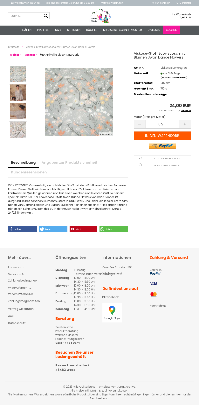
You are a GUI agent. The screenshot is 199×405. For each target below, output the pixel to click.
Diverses (154, 30)
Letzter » (31, 55)
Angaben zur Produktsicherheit (69, 162)
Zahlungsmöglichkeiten (24, 301)
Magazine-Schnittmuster (122, 30)
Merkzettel (184, 2)
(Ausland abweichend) (174, 77)
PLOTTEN (43, 30)
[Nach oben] (188, 399)
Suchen (171, 30)
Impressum (16, 267)
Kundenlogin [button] (162, 2)
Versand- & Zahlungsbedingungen (23, 277)
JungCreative (126, 387)
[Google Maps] (123, 312)
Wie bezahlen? (112, 273)
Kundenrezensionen (29, 172)
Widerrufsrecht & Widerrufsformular (20, 291)
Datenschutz (17, 323)
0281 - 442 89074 (67, 343)
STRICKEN (73, 30)
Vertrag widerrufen (112, 2)
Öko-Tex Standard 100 (117, 267)
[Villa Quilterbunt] (99, 16)
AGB (11, 316)
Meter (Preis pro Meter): (150, 117)
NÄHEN (26, 30)
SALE (58, 30)
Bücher (91, 30)
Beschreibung (23, 162)
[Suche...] (46, 16)
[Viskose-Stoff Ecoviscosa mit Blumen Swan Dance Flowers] (79, 102)
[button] (22, 229)
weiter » (15, 55)
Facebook (112, 297)
